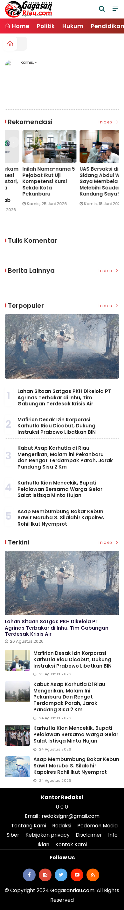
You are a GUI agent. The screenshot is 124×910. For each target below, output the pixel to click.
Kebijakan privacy (47, 835)
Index (107, 122)
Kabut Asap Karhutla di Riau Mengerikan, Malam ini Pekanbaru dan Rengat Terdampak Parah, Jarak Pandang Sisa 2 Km (65, 457)
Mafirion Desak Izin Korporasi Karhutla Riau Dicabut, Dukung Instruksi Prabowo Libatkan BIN (56, 425)
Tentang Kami (28, 825)
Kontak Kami (71, 844)
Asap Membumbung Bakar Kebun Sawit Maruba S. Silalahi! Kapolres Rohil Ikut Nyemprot (60, 517)
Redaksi (61, 825)
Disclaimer (89, 835)
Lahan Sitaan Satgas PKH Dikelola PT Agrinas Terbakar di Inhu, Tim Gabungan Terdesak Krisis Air (64, 397)
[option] (43, 170)
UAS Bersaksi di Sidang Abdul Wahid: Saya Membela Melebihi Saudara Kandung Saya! (41, 181)
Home (19, 26)
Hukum (72, 26)
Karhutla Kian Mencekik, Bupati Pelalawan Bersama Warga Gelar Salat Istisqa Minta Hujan (59, 489)
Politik (46, 26)
